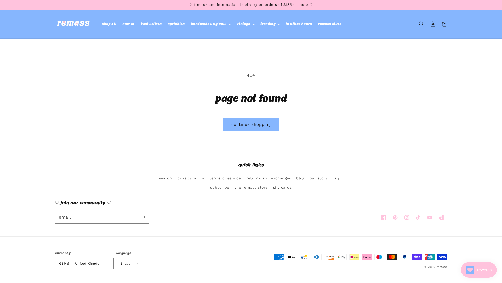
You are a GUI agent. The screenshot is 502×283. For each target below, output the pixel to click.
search (165, 178)
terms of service (225, 178)
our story (318, 178)
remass (442, 266)
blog (300, 178)
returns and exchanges (268, 178)
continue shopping (251, 124)
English (126, 263)
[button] (210, 24)
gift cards (282, 187)
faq (336, 178)
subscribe (219, 187)
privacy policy (190, 178)
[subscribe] (143, 217)
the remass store (251, 187)
